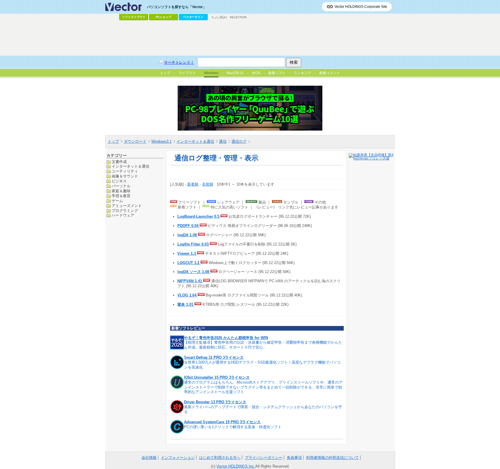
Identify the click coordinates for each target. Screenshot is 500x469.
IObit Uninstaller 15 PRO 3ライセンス (217, 377)
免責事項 (294, 457)
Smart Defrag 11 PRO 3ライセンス (214, 357)
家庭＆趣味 (121, 191)
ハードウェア (123, 215)
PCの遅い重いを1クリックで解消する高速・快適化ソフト (233, 427)
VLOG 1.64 (187, 295)
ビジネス (119, 181)
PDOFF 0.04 (188, 225)
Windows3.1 (161, 141)
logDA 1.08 (187, 235)
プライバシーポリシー (263, 457)
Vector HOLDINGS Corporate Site (360, 7)
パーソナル (121, 186)
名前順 (207, 184)
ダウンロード (135, 141)
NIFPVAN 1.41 (190, 281)
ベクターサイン (193, 17)
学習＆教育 (121, 196)
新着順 (192, 184)
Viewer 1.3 (187, 253)
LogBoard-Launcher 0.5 (198, 216)
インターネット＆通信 (195, 141)
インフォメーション (178, 457)
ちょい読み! (219, 17)
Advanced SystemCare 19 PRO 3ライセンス (222, 422)
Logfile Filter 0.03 (193, 244)
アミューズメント (127, 206)
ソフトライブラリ (133, 17)
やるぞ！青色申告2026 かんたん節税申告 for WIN (226, 338)
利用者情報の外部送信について (332, 457)
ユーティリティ (125, 171)
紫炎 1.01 (185, 304)
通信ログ (239, 141)
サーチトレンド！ (179, 62)
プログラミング (125, 210)
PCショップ (163, 17)
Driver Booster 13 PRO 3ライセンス (215, 402)
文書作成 (119, 162)
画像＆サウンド (125, 176)
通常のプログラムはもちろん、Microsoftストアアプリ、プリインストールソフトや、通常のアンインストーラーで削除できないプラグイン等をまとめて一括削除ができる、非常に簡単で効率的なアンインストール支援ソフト (263, 387)
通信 (223, 141)
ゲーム (117, 201)
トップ (113, 141)
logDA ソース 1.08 (193, 272)
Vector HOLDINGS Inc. (235, 466)
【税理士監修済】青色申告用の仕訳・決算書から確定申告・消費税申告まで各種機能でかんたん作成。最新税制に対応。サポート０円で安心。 (263, 344)
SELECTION (238, 17)
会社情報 (149, 457)
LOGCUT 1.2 (189, 263)
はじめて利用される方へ (219, 457)
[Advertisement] (250, 38)
